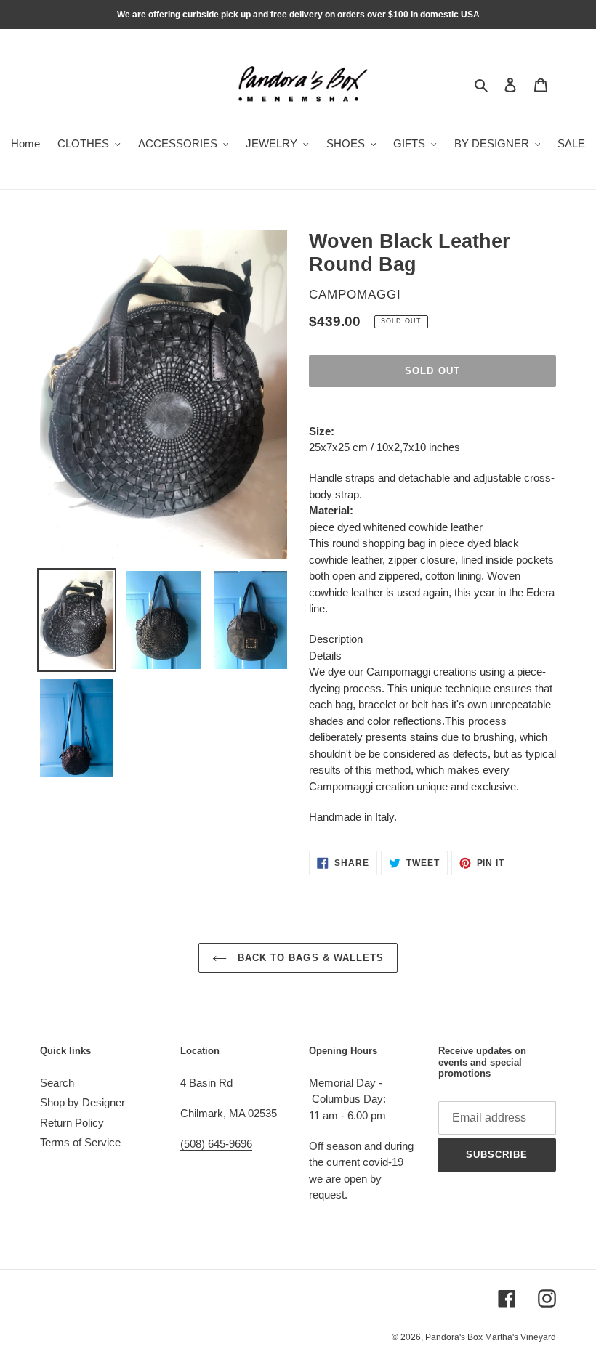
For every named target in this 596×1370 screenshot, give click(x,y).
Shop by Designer (82, 1102)
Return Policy (72, 1122)
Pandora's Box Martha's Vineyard (490, 1337)
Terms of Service (80, 1142)
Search (57, 1083)
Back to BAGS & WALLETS (309, 957)
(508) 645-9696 (216, 1144)
